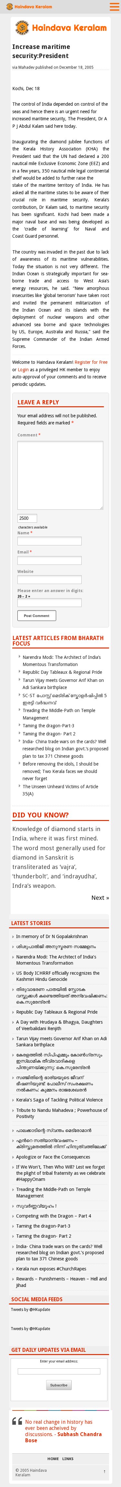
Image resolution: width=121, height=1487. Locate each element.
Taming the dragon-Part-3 (49, 725)
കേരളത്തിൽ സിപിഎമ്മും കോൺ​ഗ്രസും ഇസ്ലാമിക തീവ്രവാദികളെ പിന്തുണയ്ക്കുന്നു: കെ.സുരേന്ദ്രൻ (59, 1061)
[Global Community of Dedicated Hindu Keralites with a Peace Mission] (60, 34)
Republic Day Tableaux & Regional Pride (62, 672)
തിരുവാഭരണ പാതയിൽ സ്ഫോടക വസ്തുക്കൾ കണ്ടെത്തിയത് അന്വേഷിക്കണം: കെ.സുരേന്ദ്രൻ (61, 995)
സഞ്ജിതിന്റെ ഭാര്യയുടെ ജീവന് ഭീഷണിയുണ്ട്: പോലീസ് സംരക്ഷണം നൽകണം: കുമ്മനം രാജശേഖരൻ (54, 1083)
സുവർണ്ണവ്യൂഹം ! (36, 1205)
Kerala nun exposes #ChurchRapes (51, 1268)
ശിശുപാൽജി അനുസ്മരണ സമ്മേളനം (56, 946)
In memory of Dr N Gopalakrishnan (52, 936)
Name (25, 533)
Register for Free (91, 362)
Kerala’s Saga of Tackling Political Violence (59, 1099)
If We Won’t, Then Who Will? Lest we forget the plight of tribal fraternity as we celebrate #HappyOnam (60, 1173)
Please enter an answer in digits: (50, 591)
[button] (114, 6)
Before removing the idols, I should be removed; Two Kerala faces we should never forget (60, 771)
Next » (100, 897)
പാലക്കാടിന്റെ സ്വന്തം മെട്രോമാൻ (53, 1130)
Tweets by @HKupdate (30, 1309)
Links (68, 1459)
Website (25, 571)
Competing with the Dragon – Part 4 (53, 1216)
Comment (29, 435)
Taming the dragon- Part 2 (49, 733)
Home (53, 1459)
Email (24, 552)
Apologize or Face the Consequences (53, 1157)
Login (23, 369)
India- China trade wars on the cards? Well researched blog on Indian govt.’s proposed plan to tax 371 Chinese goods (65, 749)
